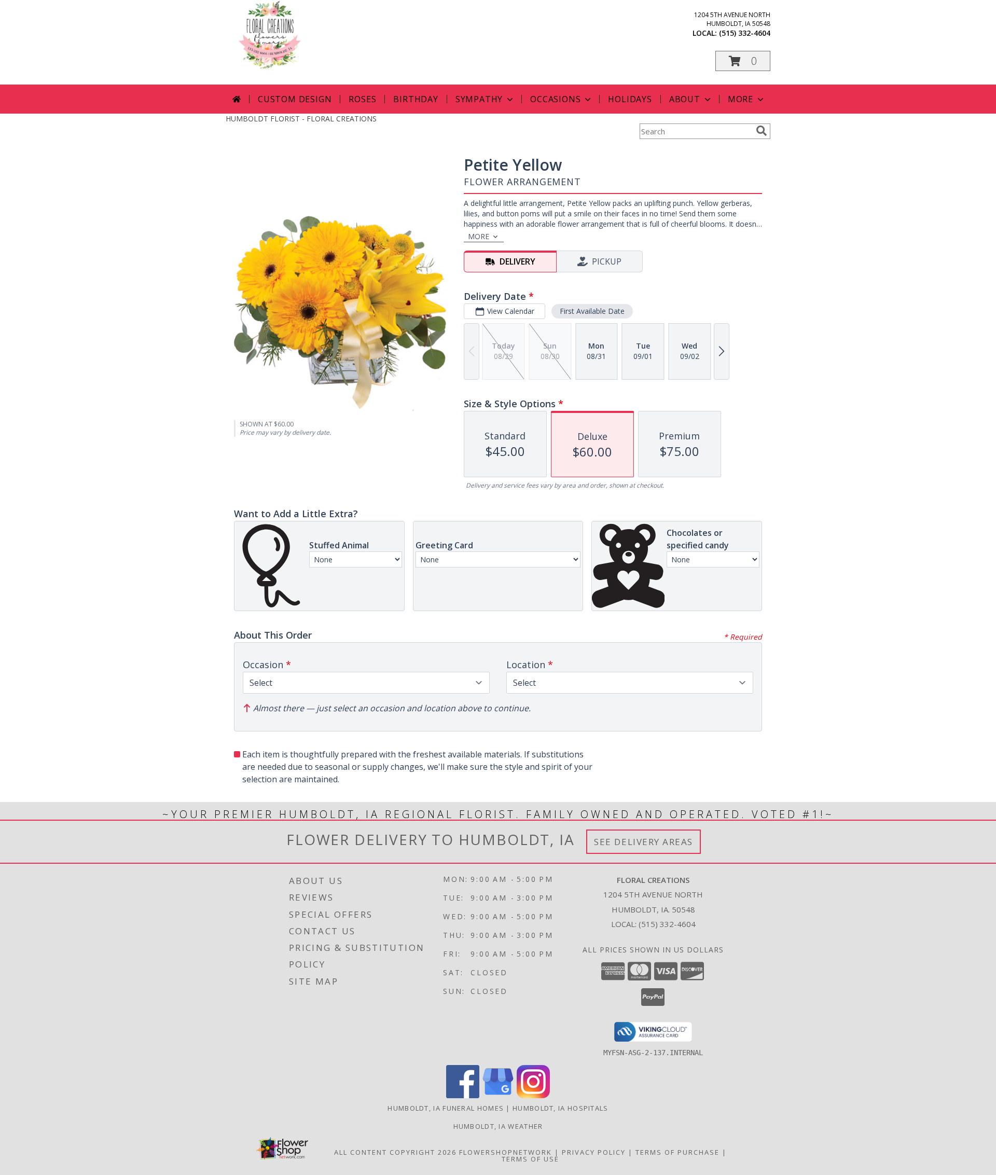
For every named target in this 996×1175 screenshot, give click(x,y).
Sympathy (479, 99)
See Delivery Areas (643, 842)
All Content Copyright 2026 (395, 1152)
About (684, 99)
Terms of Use (530, 1159)
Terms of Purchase (677, 1152)
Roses (362, 99)
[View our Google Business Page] (498, 1095)
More (740, 99)
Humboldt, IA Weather (498, 1126)
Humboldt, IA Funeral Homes (446, 1108)
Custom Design (294, 99)
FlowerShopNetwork (505, 1152)
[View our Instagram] (533, 1095)
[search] (761, 130)
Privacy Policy (594, 1152)
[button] (742, 61)
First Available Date (592, 311)
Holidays (630, 99)
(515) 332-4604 (744, 33)
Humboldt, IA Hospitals (560, 1108)
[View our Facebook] (462, 1095)
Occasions (555, 99)
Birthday (415, 99)
